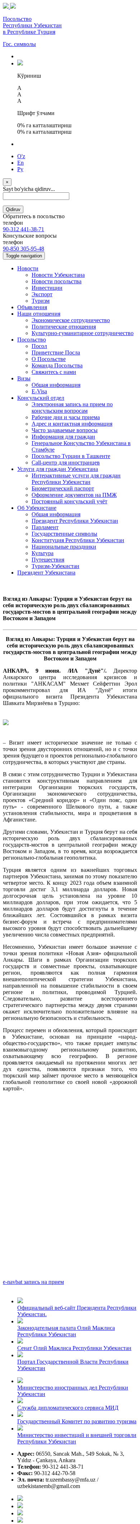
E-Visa (39, 391)
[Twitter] (20, 1506)
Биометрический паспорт (63, 488)
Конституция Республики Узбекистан (78, 540)
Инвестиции (47, 288)
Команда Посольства (57, 365)
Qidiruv (13, 209)
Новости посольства (56, 281)
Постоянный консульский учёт (69, 501)
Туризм (41, 301)
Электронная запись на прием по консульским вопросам (72, 407)
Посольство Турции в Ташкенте (71, 456)
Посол (39, 346)
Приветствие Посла (56, 352)
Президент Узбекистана (46, 572)
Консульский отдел (40, 398)
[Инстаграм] (20, 1521)
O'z (21, 156)
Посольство (31, 340)
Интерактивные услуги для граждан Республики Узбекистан (76, 478)
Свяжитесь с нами (54, 372)
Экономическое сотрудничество (71, 320)
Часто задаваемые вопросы (65, 430)
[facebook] (20, 1499)
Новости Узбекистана (58, 275)
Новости (27, 268)
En (20, 163)
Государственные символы (64, 534)
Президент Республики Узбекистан (75, 521)
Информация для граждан (63, 437)
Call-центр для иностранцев (66, 462)
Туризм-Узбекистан (55, 566)
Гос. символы (19, 44)
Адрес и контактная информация (72, 424)
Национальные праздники (64, 547)
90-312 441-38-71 (23, 229)
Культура (42, 553)
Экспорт (42, 294)
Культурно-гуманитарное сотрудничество (83, 333)
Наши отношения (38, 314)
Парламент (45, 527)
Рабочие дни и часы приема (66, 417)
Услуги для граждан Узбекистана (57, 469)
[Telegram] (20, 1513)
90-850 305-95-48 (23, 249)
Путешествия (48, 560)
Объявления (32, 307)
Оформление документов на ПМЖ (74, 495)
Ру (20, 169)
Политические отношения (64, 327)
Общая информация (56, 385)
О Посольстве (49, 359)
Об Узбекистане (36, 508)
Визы (24, 378)
